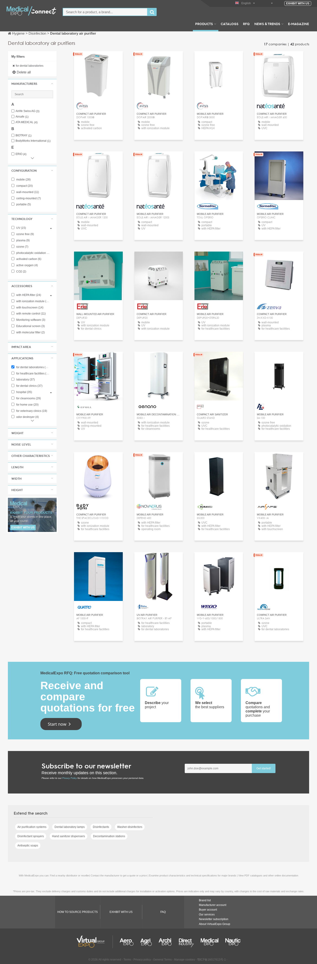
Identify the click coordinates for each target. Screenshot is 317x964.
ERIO (21, 154)
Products (204, 24)
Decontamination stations (109, 836)
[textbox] (105, 12)
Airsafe (22, 116)
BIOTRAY (24, 135)
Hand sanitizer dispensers (68, 836)
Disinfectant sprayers (30, 836)
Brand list (205, 900)
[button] (32, 84)
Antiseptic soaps (27, 845)
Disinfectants (101, 827)
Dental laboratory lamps (70, 827)
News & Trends (267, 24)
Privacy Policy (69, 778)
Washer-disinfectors (129, 827)
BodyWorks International (33, 141)
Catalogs (229, 24)
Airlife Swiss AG (27, 111)
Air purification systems (31, 827)
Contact (279, 259)
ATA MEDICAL (27, 122)
